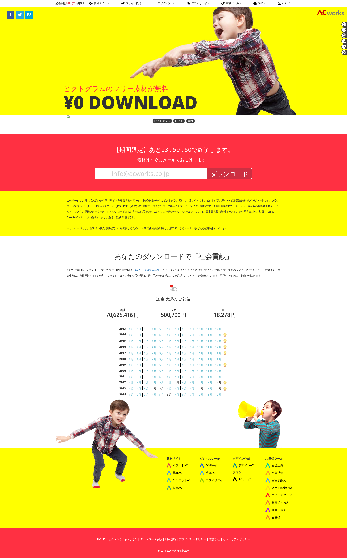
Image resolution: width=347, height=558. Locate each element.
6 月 (169, 329)
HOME (101, 539)
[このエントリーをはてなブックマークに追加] (29, 15)
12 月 (218, 329)
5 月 (161, 329)
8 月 (184, 329)
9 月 (192, 329)
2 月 (138, 329)
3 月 (146, 329)
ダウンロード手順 (151, 539)
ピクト (179, 121)
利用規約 (170, 539)
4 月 (154, 329)
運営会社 (214, 539)
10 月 (200, 329)
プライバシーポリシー (192, 539)
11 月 (209, 329)
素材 (190, 121)
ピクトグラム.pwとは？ (122, 539)
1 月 (131, 329)
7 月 (176, 329)
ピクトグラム (162, 121)
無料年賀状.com (180, 550)
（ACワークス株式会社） (147, 270)
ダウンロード (229, 174)
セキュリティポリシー (236, 539)
